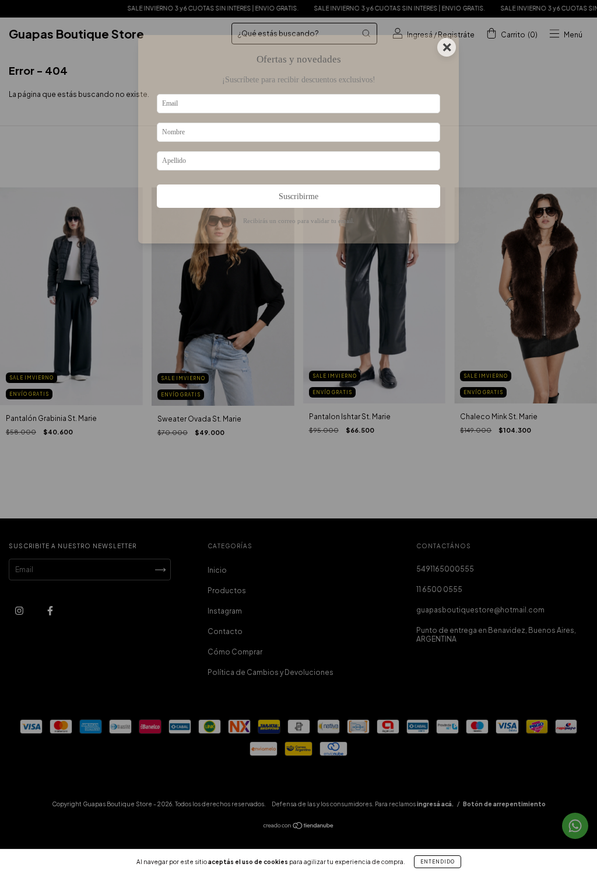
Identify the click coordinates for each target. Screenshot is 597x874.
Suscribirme (298, 196)
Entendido (437, 862)
